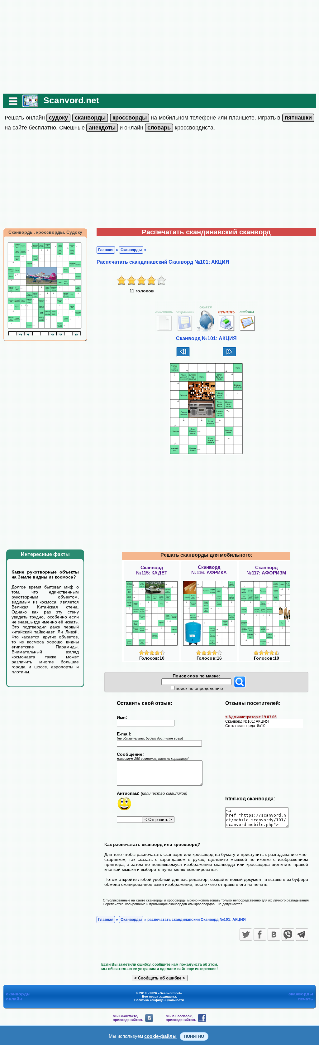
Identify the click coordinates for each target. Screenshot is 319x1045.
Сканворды (131, 250)
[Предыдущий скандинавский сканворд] (183, 355)
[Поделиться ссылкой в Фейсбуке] (260, 934)
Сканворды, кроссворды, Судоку (45, 232)
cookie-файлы (160, 1036)
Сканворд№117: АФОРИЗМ (266, 570)
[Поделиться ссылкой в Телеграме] (302, 934)
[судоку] (58, 118)
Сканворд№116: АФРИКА (209, 569)
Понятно (194, 1036)
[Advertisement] (159, 46)
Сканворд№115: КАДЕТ (151, 570)
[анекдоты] (102, 128)
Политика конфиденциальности (159, 1000)
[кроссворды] (129, 118)
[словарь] (159, 128)
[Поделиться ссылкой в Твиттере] (246, 934)
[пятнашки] (298, 118)
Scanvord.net (71, 100)
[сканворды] (90, 118)
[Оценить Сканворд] (152, 654)
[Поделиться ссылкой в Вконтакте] (274, 934)
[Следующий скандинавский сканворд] (229, 355)
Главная (105, 250)
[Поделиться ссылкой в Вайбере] (288, 934)
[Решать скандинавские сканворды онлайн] (30, 105)
